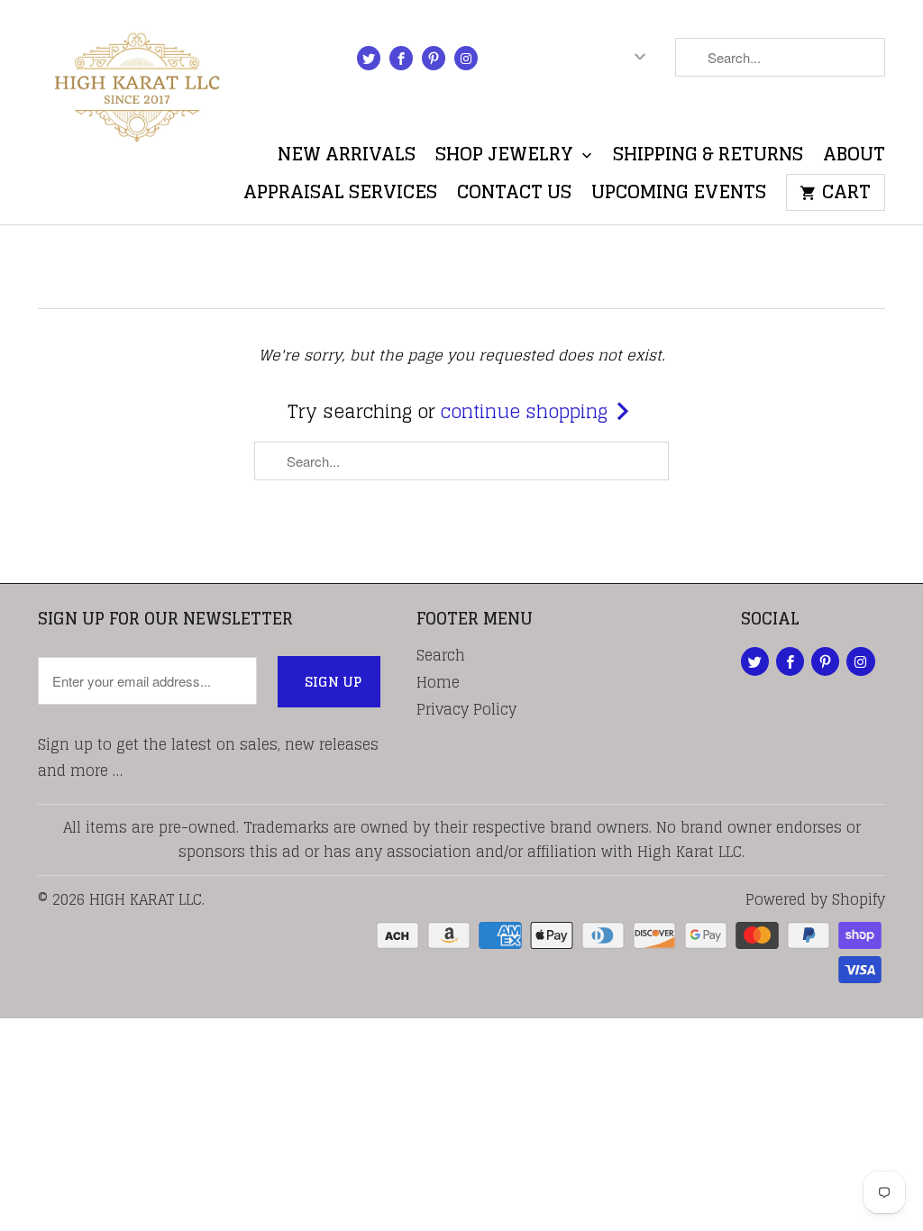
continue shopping (527, 412)
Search (440, 655)
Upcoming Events (678, 196)
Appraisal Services (340, 196)
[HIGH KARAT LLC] (137, 82)
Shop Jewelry (506, 158)
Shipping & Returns (708, 158)
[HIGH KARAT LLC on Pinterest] (433, 58)
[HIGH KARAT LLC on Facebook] (401, 58)
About (854, 158)
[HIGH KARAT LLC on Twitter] (368, 58)
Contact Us (514, 196)
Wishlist (841, 111)
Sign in (531, 61)
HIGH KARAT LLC (145, 899)
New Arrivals (347, 158)
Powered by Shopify (815, 899)
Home (438, 682)
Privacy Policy (466, 709)
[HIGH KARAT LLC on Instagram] (466, 58)
